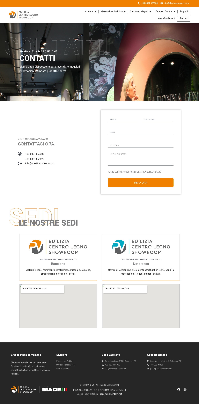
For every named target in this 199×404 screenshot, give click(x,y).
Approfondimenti (166, 18)
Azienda (89, 11)
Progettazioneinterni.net (110, 394)
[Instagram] (185, 389)
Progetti (184, 11)
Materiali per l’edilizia (112, 11)
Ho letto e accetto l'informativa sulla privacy (136, 172)
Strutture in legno (139, 11)
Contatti (183, 18)
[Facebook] (179, 389)
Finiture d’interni (163, 11)
